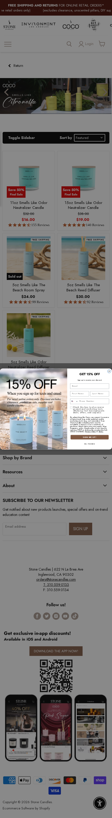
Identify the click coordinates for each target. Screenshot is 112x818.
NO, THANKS (89, 444)
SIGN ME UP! (89, 437)
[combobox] (74, 401)
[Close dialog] (109, 371)
